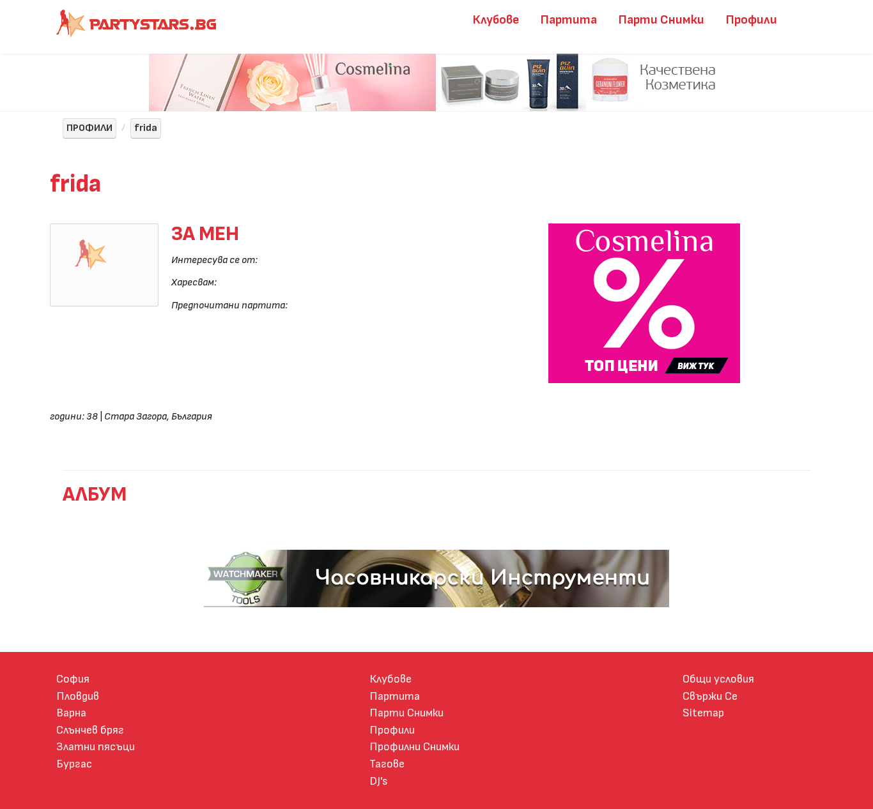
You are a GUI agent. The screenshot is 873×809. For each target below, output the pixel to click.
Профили (751, 19)
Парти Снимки (661, 19)
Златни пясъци (95, 746)
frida (145, 128)
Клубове (496, 19)
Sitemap (703, 713)
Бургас (74, 764)
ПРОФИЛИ (89, 128)
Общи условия (718, 679)
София (72, 679)
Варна (71, 713)
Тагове (387, 764)
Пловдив (77, 696)
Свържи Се (710, 696)
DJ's (378, 781)
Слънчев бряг (90, 730)
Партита (569, 19)
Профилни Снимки (414, 746)
